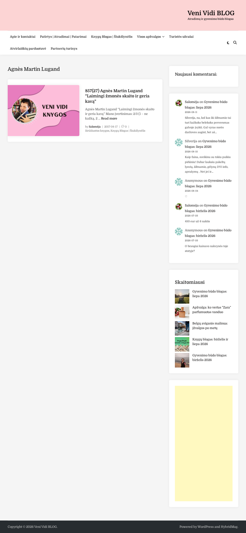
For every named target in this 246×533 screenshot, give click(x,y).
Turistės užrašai (181, 36)
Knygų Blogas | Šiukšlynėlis (111, 36)
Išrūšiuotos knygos (97, 130)
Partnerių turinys (64, 48)
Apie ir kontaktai (22, 36)
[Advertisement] (204, 443)
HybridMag (229, 527)
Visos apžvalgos (149, 36)
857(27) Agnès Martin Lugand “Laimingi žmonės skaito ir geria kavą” (117, 96)
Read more (109, 118)
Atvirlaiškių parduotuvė (28, 48)
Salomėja (95, 126)
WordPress (206, 527)
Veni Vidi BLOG (211, 13)
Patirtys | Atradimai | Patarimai (63, 36)
